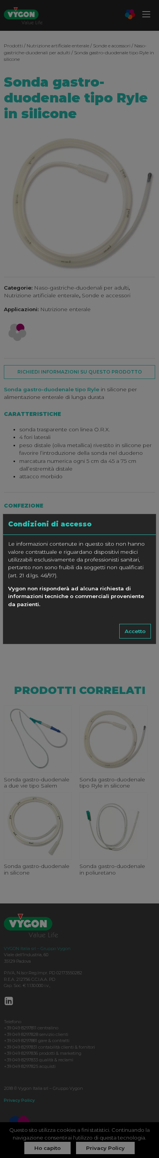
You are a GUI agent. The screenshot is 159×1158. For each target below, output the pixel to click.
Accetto (135, 631)
